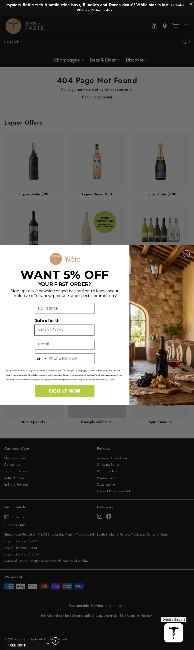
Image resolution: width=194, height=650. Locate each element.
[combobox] (41, 358)
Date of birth (46, 320)
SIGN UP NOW (64, 391)
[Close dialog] (186, 254)
